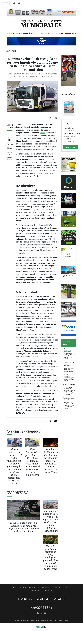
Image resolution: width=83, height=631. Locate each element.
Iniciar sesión (25, 598)
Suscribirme (70, 147)
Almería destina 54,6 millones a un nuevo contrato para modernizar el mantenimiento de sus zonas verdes (69, 403)
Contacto (48, 590)
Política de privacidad (22, 620)
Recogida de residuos (10, 154)
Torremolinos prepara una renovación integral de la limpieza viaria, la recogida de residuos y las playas (69, 354)
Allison (42, 132)
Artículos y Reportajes (51, 587)
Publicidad (35, 590)
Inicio (14, 587)
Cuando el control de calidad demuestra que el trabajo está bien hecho (69, 377)
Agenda (68, 587)
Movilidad (10, 144)
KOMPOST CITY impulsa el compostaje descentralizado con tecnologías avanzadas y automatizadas (69, 367)
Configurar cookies (61, 620)
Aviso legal (35, 620)
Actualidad (34, 587)
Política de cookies (47, 620)
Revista (23, 587)
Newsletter (58, 598)
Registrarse (42, 598)
